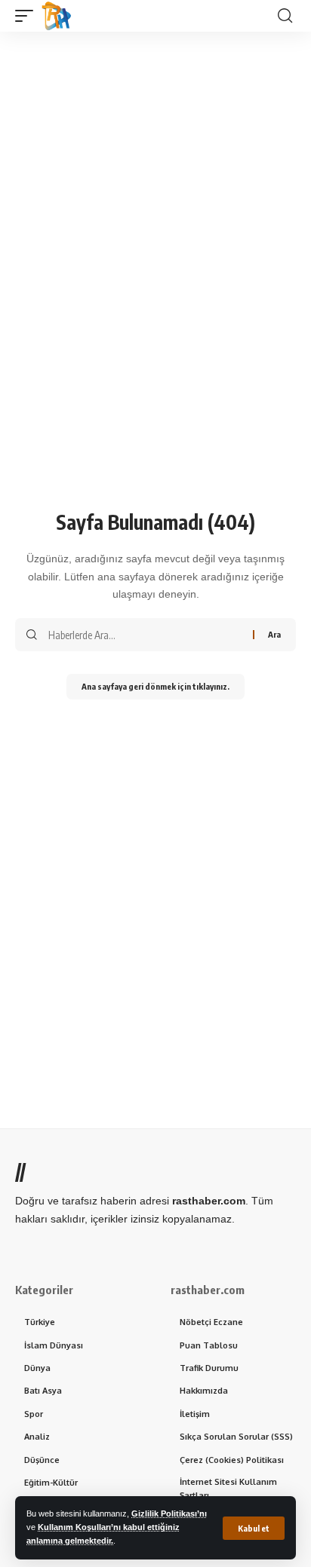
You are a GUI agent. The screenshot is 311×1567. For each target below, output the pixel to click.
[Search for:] (145, 634)
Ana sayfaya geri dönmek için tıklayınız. (155, 686)
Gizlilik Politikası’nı (169, 1513)
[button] (254, 1528)
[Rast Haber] (56, 16)
